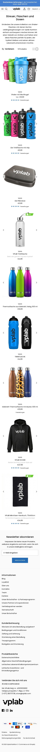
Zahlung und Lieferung (11, 634)
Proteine (4, 732)
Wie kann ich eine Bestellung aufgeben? (18, 627)
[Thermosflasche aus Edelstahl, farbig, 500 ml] (20, 283)
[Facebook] (3, 710)
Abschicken (20, 560)
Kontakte (5, 589)
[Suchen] (7, 8)
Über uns (5, 585)
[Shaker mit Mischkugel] (20, 71)
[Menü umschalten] (2, 8)
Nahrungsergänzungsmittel (11, 738)
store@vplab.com (23, 693)
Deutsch (35, 9)
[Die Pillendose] (20, 177)
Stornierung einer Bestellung (13, 637)
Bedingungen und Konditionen (14, 630)
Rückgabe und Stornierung (13, 644)
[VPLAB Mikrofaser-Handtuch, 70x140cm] (20, 492)
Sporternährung (15, 732)
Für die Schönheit (29, 738)
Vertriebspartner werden (12, 606)
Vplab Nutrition (12, 744)
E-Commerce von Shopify (26, 744)
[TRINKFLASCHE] (20, 333)
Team (4, 592)
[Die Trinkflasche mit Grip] (20, 124)
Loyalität (5, 582)
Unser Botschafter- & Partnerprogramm (18, 599)
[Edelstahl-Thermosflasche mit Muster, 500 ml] (20, 383)
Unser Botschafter (9, 613)
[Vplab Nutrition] (16, 9)
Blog (3, 578)
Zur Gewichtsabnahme (9, 735)
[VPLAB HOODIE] (20, 436)
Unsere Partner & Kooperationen (15, 603)
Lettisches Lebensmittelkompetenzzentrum (20, 664)
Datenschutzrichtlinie (10, 657)
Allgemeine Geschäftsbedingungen (16, 661)
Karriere (5, 596)
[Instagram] (7, 710)
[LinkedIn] (11, 710)
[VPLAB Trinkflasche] (20, 230)
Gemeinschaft (8, 610)
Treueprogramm (8, 640)
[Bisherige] (3, 70)
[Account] (23, 8)
